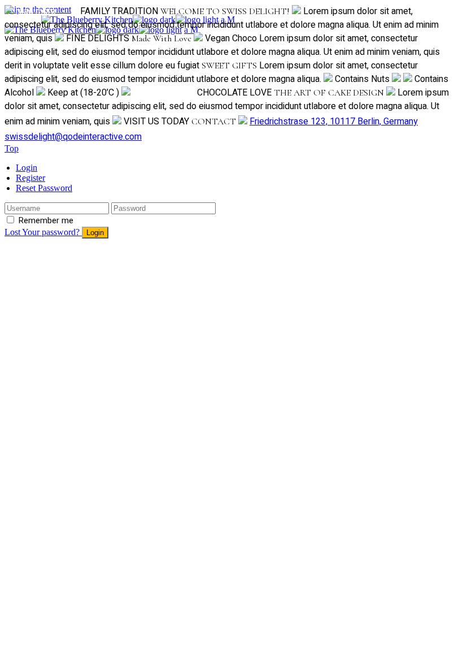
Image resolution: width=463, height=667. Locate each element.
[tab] (237, 168)
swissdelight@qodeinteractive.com (73, 137)
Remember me (45, 220)
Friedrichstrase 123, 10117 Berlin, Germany (334, 121)
